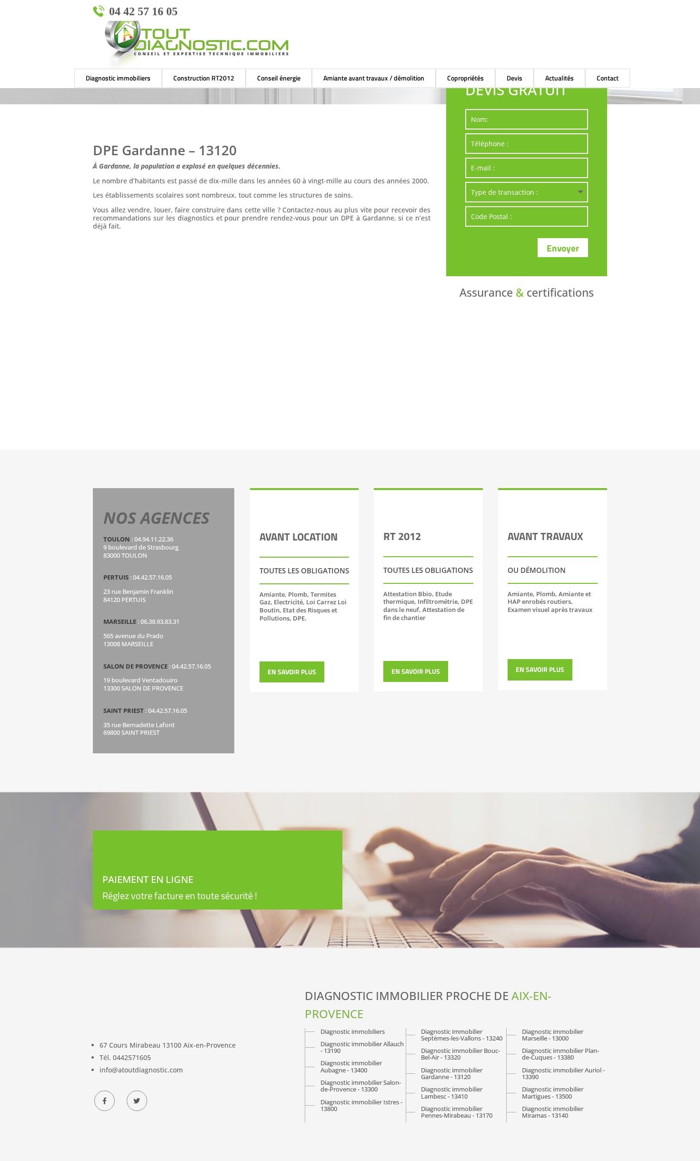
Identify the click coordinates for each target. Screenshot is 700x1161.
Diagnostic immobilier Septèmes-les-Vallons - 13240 (461, 1035)
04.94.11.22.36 (153, 539)
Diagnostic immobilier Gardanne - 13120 (451, 1074)
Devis (514, 78)
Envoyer (563, 248)
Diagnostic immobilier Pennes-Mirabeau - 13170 (456, 1112)
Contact (608, 78)
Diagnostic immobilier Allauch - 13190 (362, 1047)
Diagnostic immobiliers (352, 1031)
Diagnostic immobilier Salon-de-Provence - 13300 (360, 1086)
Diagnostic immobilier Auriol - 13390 (563, 1074)
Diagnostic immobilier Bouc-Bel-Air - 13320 (460, 1054)
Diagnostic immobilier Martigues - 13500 (552, 1093)
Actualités (559, 78)
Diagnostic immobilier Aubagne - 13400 (351, 1066)
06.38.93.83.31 (160, 621)
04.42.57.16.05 (152, 577)
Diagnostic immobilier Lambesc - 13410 (451, 1093)
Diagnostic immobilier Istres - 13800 (361, 1105)
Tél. (125, 1057)
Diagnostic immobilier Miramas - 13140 (552, 1112)
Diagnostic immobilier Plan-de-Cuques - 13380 (560, 1054)
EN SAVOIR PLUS (292, 672)
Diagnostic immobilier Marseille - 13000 (552, 1035)
